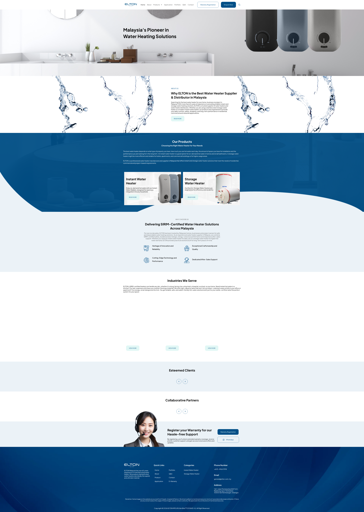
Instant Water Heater (191, 470)
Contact (191, 5)
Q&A (184, 5)
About (149, 5)
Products (156, 5)
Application (168, 5)
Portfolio (177, 5)
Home (143, 5)
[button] (239, 5)
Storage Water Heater (191, 474)
